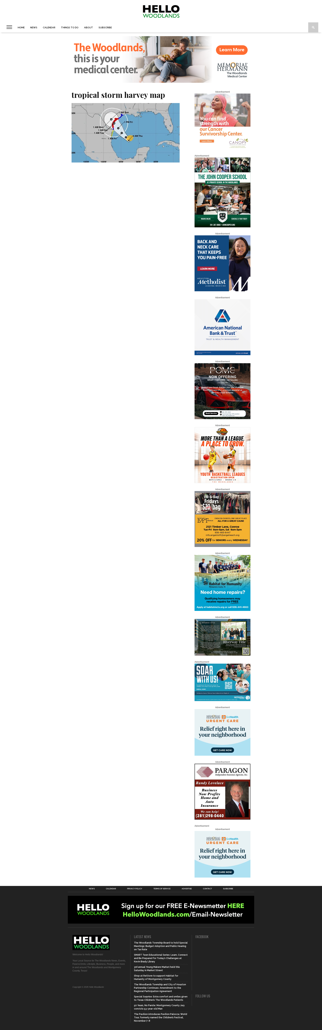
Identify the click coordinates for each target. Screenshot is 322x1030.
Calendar (49, 27)
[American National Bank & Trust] (222, 354)
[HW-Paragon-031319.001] (222, 819)
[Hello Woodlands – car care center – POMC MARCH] (222, 418)
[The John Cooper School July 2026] (222, 226)
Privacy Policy (134, 889)
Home (21, 27)
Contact (207, 889)
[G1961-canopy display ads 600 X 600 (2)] (222, 148)
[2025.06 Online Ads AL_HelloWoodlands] (222, 546)
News (33, 27)
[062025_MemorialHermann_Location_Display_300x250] (222, 755)
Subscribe (105, 27)
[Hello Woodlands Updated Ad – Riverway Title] (222, 655)
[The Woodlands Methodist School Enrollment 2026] (222, 700)
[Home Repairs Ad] (222, 610)
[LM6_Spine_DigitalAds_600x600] (222, 290)
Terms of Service (162, 889)
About (88, 27)
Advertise (187, 889)
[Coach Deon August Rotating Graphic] (222, 482)
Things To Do (69, 27)
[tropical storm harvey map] (126, 161)
